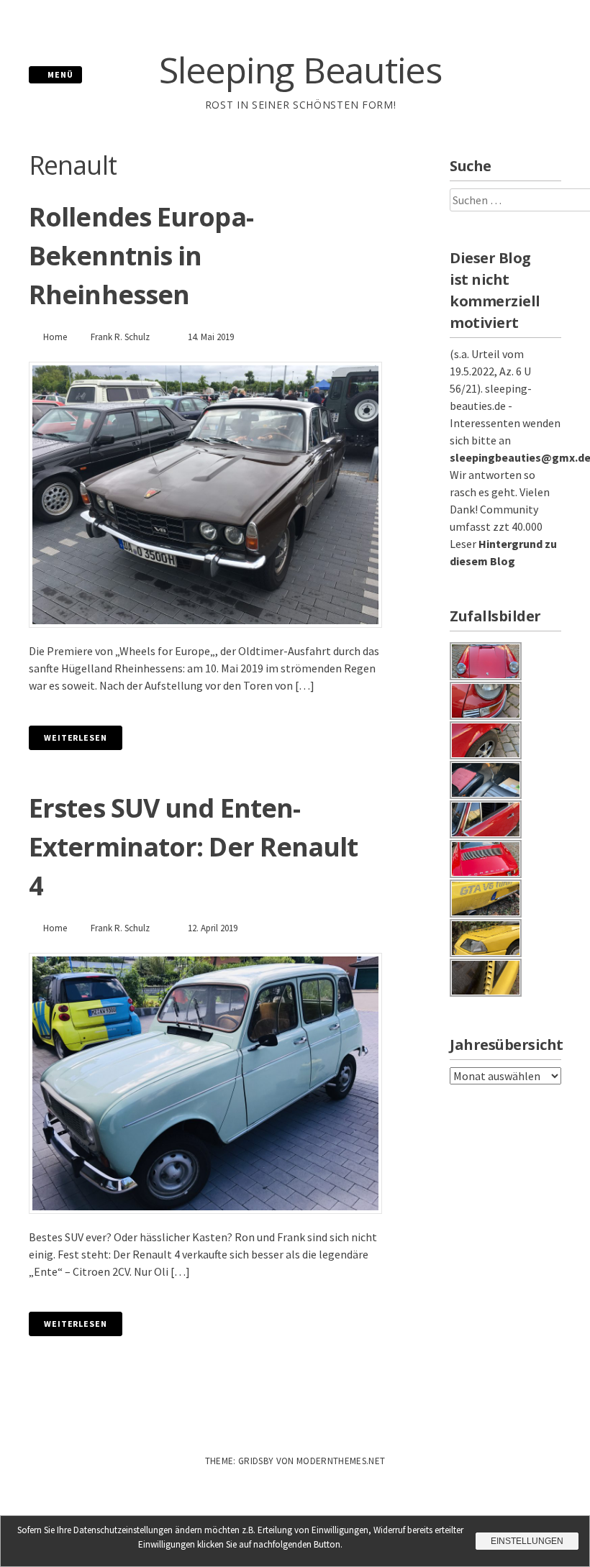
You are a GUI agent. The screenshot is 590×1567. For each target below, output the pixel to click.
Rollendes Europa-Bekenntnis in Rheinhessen (141, 255)
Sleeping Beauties (300, 69)
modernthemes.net (340, 1461)
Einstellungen (527, 1541)
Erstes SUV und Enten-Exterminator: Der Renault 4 (193, 846)
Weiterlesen (75, 737)
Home (55, 337)
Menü (59, 74)
